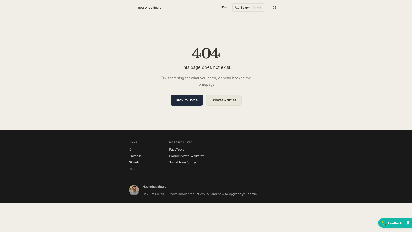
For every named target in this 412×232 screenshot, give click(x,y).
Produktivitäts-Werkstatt (186, 156)
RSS (132, 169)
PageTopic (176, 149)
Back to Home (187, 100)
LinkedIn (135, 156)
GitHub (134, 162)
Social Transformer (182, 162)
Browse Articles (224, 100)
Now (223, 7)
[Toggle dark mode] (274, 7)
